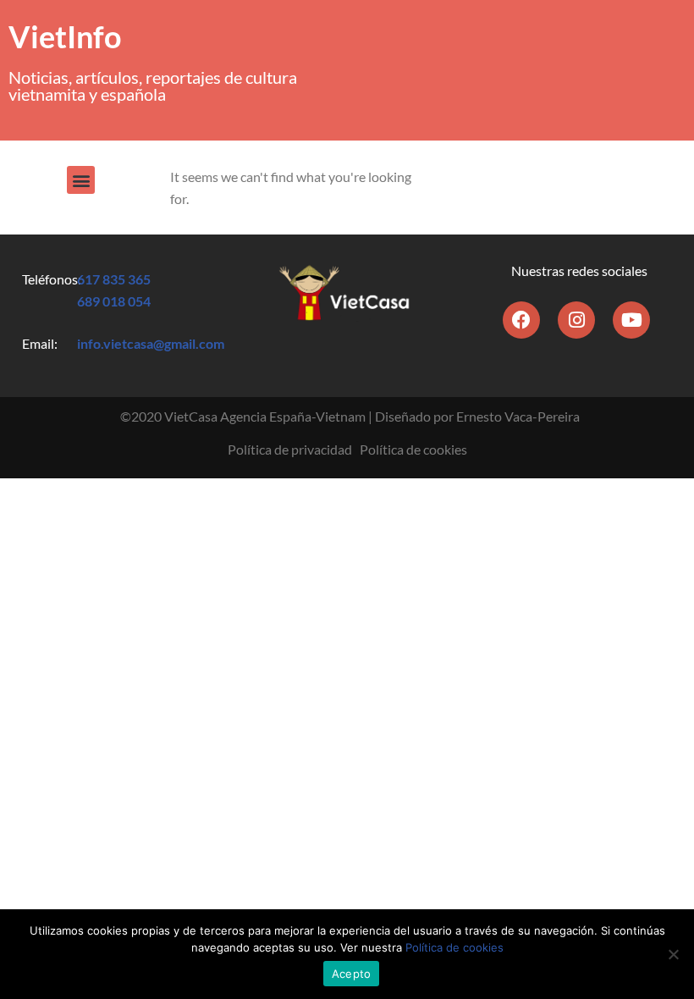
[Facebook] (521, 320)
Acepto (352, 973)
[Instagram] (576, 320)
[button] (81, 180)
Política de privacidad (290, 449)
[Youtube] (631, 320)
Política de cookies (413, 449)
